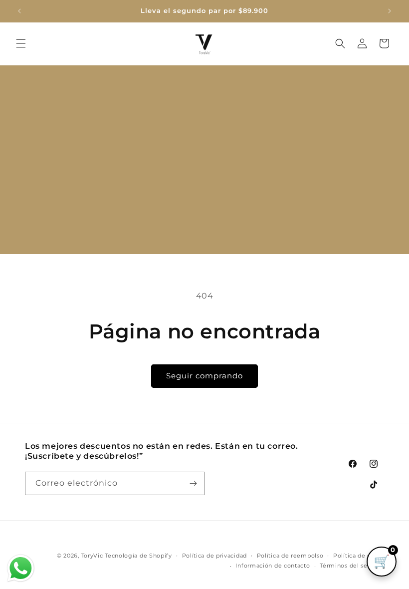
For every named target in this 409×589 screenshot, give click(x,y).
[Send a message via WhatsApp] (20, 568)
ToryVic (92, 555)
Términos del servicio (352, 565)
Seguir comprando (204, 375)
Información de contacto (272, 565)
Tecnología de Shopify (138, 555)
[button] (21, 43)
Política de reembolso (290, 555)
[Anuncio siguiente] (390, 11)
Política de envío (358, 555)
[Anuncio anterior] (19, 11)
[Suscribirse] (193, 483)
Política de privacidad (214, 555)
